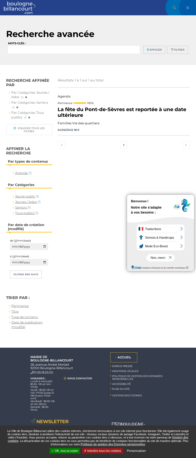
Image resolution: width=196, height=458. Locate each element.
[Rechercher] (174, 7)
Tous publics (24, 213)
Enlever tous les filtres (31, 129)
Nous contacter (79, 378)
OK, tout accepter (66, 450)
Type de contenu (24, 317)
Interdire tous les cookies (104, 450)
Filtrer (179, 49)
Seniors (21, 207)
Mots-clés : (17, 43)
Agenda (21, 173)
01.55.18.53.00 (43, 372)
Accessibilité (121, 383)
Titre (15, 311)
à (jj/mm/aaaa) (19, 256)
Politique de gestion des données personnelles (137, 377)
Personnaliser (136, 450)
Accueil (124, 357)
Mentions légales (125, 371)
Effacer (156, 49)
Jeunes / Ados (26, 202)
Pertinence (20, 306)
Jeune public (25, 196)
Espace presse (122, 366)
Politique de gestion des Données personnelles (113, 444)
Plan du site (121, 388)
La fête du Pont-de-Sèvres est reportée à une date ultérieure (122, 112)
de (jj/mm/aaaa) (20, 240)
